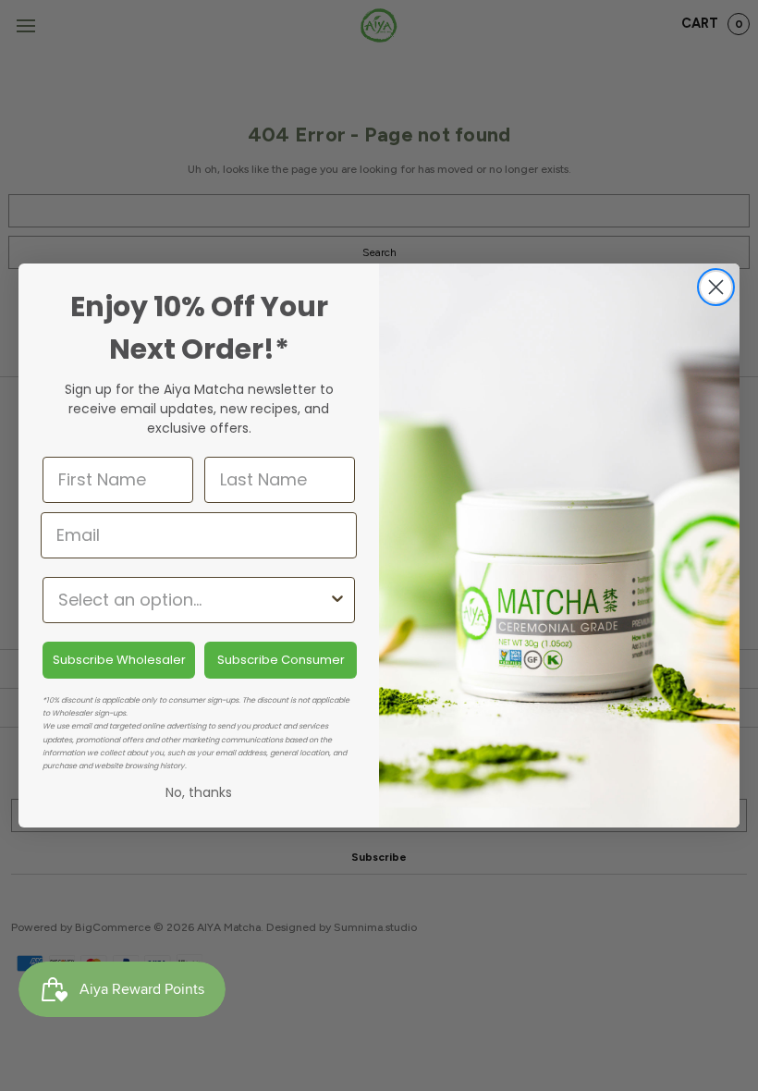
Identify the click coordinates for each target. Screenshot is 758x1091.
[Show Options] (337, 600)
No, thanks (198, 792)
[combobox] (193, 600)
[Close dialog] (716, 287)
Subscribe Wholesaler (119, 659)
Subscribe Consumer (281, 659)
